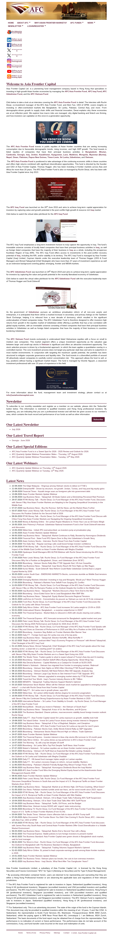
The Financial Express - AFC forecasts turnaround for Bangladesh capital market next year (62, 618)
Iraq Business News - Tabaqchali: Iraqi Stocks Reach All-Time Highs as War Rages (58, 566)
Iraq (28, 155)
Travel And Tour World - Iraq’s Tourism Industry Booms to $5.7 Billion (52, 679)
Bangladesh (91, 152)
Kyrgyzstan (56, 155)
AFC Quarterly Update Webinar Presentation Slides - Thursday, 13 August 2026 (47, 454)
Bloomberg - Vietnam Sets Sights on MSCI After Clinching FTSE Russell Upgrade (58, 668)
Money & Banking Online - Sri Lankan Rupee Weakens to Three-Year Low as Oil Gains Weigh (63, 522)
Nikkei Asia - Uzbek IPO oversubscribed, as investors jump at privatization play (57, 530)
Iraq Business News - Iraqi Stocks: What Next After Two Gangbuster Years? (55, 861)
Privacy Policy (45, 933)
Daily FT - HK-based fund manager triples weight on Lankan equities (52, 759)
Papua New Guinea (37, 157)
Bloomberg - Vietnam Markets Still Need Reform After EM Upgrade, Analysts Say (58, 671)
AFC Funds (75, 23)
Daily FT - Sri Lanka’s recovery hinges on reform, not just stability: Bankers (55, 762)
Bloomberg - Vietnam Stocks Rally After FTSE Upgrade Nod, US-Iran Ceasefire (57, 563)
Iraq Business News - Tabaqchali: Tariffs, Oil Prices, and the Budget (52, 803)
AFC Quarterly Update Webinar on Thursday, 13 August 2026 (39, 468)
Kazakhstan (44, 155)
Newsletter (14, 26)
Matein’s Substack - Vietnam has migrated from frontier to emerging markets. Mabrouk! (61, 665)
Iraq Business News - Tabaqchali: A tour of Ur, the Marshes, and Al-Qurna (54, 709)
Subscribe (98, 419)
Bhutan (102, 152)
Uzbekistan (75, 157)
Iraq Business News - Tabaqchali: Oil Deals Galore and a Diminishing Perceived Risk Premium (63, 497)
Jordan (34, 155)
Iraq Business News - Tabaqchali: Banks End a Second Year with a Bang (54, 831)
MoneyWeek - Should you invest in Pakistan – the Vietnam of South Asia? (55, 707)
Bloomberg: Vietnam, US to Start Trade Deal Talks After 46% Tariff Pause (54, 800)
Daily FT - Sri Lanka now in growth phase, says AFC (45, 690)
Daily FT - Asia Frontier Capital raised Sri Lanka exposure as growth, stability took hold (60, 718)
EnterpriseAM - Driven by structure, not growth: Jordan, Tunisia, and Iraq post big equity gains (63, 488)
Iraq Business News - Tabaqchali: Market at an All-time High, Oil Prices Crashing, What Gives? (64, 787)
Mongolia (83, 155)
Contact (66, 933)
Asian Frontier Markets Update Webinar (40, 494)
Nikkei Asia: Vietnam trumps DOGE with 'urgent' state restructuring (51, 806)
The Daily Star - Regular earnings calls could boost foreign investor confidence (57, 544)
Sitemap (57, 933)
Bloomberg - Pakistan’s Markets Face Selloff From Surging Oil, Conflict (53, 582)
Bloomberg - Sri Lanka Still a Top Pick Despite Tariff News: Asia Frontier (53, 745)
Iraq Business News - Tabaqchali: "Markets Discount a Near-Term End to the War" (58, 591)
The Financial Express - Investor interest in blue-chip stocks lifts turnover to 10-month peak (62, 737)
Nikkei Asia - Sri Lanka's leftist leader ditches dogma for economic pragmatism (57, 693)
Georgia (21, 155)
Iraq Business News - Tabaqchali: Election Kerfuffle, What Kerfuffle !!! (53, 638)
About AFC (22, 23)
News (90, 23)
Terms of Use (31, 933)
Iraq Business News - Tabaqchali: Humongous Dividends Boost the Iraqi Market (57, 767)
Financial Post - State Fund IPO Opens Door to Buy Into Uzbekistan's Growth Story (59, 538)
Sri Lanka (64, 157)
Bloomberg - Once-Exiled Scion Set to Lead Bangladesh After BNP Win (53, 593)
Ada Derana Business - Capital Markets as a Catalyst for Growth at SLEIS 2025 (57, 662)
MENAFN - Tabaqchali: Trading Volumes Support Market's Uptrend (52, 682)
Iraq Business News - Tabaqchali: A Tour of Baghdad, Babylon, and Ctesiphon (56, 723)
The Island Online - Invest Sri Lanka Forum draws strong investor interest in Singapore (60, 720)
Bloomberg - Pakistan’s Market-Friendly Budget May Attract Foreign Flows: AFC (57, 765)
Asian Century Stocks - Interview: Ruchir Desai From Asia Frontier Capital (55, 541)
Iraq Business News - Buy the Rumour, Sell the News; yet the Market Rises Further (59, 508)
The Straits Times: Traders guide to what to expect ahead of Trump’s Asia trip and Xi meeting (63, 657)
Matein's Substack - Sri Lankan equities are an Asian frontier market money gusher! (59, 748)
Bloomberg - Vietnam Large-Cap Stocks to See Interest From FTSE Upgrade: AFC (58, 673)
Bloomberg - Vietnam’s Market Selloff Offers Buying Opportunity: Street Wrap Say (58, 660)
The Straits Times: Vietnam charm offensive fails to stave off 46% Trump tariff (56, 814)
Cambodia (11, 155)
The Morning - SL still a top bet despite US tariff (43, 743)
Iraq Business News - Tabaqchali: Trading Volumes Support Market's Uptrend (56, 847)
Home (11, 23)
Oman (15, 157)
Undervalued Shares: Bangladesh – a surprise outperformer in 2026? (53, 610)
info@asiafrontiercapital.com (20, 395)
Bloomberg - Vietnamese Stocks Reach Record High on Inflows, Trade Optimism (58, 731)
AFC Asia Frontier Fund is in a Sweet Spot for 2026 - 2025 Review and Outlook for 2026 (50, 451)
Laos (65, 155)
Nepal (9, 157)
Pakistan (23, 157)
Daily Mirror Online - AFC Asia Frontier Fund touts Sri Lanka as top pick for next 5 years (61, 726)
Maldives (73, 155)
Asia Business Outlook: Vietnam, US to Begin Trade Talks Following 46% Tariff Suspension (62, 798)
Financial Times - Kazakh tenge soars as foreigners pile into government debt (56, 491)
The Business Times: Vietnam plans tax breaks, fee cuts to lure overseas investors (58, 858)
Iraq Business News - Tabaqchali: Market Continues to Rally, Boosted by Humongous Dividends (64, 535)
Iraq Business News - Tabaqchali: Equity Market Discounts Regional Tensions (56, 596)
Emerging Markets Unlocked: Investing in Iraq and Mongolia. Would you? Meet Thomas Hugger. (64, 580)
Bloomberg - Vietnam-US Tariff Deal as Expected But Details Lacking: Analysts (57, 751)
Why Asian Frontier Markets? (50, 23)
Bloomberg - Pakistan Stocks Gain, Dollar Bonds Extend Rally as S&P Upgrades (57, 729)
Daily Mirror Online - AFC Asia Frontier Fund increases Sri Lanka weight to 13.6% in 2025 (61, 607)
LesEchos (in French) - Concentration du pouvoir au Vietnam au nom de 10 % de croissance (63, 599)
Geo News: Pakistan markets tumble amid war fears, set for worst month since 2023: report (62, 789)
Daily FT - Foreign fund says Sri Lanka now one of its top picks (50, 635)
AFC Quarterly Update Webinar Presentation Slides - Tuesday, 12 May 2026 (45, 457)
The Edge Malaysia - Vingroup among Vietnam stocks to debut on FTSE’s (55, 486)
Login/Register (35, 26)
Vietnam (89, 157)
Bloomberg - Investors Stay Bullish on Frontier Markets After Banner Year (54, 632)
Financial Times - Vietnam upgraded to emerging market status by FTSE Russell (58, 676)
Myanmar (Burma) (97, 155)
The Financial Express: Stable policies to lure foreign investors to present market (58, 834)
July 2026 (16, 429)
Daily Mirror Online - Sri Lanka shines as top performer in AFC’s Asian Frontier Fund (59, 740)
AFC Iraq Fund (95, 91)
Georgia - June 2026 (21, 440)
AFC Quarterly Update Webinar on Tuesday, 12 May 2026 (38, 471)
